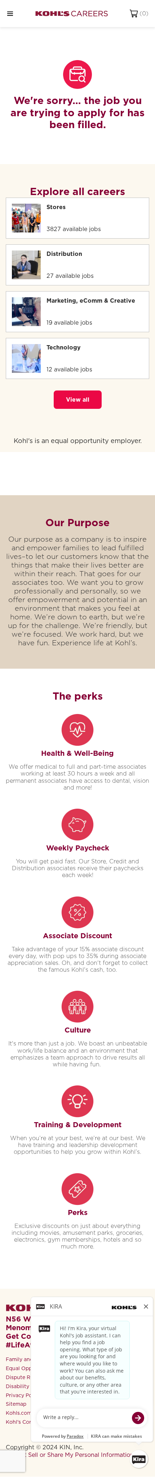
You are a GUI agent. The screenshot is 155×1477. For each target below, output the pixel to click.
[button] (78, 399)
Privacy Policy (23, 1395)
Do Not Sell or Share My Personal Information (70, 1454)
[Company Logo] (71, 13)
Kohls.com (19, 1413)
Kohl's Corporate (27, 1422)
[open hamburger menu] (10, 13)
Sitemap (16, 1404)
